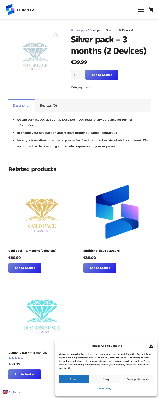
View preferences (138, 379)
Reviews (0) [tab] (48, 105)
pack (84, 30)
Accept (74, 379)
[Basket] (151, 9)
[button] (151, 346)
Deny (106, 379)
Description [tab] (21, 105)
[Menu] (141, 10)
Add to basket (102, 74)
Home (75, 30)
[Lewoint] (10, 9)
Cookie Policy (104, 388)
